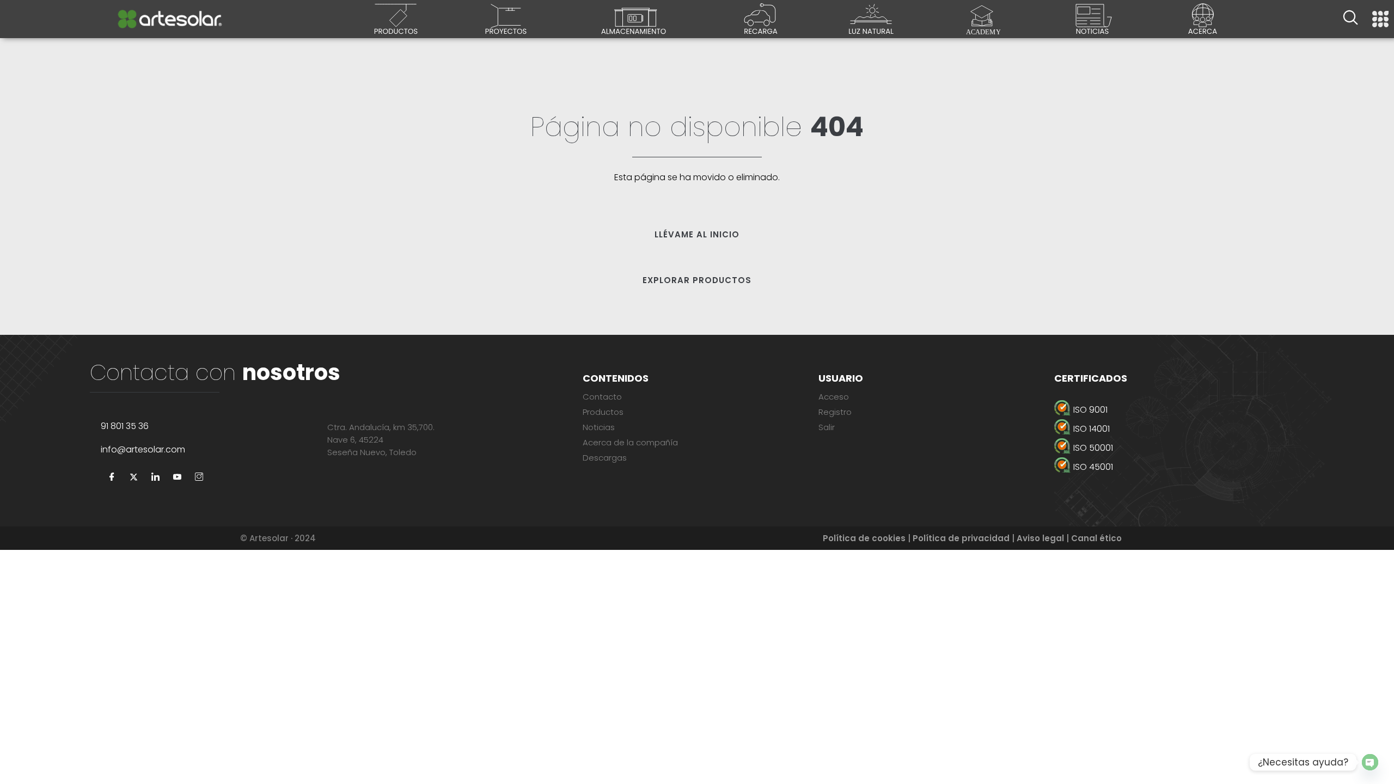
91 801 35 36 (125, 426)
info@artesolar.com (143, 449)
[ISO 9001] (1192, 409)
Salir (826, 427)
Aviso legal (1040, 538)
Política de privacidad (961, 538)
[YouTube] (177, 477)
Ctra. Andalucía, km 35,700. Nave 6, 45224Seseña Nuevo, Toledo (381, 439)
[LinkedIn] (155, 477)
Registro (835, 412)
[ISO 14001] (1192, 428)
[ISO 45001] (1192, 466)
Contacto (602, 396)
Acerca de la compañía (630, 442)
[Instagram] (199, 477)
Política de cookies (864, 538)
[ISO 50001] (1192, 447)
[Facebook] (111, 477)
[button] (1350, 19)
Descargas (605, 457)
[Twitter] (133, 477)
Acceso (833, 396)
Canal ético (1096, 538)
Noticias (599, 427)
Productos (603, 412)
